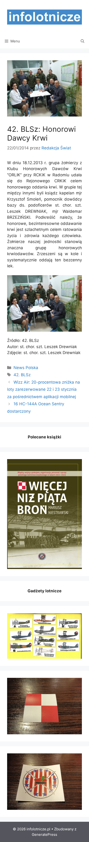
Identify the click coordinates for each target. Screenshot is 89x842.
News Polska (26, 367)
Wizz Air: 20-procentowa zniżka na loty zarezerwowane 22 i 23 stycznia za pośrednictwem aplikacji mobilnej (43, 389)
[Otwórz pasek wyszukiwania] (82, 41)
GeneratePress (44, 834)
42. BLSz (22, 374)
